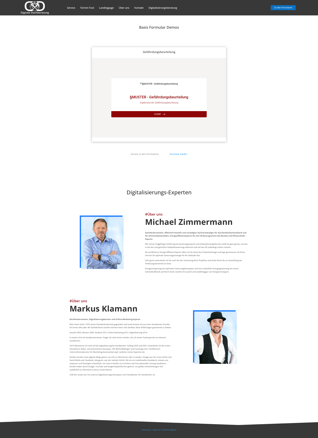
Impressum (157, 430)
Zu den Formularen (283, 7)
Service (71, 7)
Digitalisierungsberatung (163, 7)
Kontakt (139, 7)
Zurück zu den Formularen (145, 154)
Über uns (124, 7)
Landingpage (106, 7)
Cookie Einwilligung (169, 430)
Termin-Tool (87, 7)
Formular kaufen (178, 154)
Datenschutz (146, 430)
